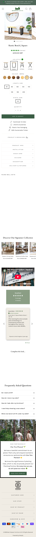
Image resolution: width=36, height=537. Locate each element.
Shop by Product (18, 507)
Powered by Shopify (18, 535)
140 (29, 87)
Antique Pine (22, 77)
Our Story (17, 501)
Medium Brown (31, 77)
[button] (18, 50)
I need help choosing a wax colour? (18, 408)
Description (18, 161)
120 (23, 87)
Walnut (18, 77)
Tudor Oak (13, 77)
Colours (18, 157)
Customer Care (17, 495)
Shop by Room (17, 513)
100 (17, 87)
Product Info (18, 145)
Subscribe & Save (17, 519)
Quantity (18, 106)
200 (23, 92)
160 (12, 92)
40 (18, 101)
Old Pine (27, 77)
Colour (18, 74)
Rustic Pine (5, 77)
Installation (18, 149)
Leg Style (18, 59)
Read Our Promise (18, 473)
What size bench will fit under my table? (18, 414)
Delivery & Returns (18, 165)
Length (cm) (18, 83)
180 (18, 92)
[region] (18, 324)
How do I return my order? (18, 398)
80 (12, 87)
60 (7, 87)
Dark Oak (9, 77)
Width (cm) (18, 97)
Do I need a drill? (18, 393)
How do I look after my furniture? (18, 403)
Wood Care (18, 153)
